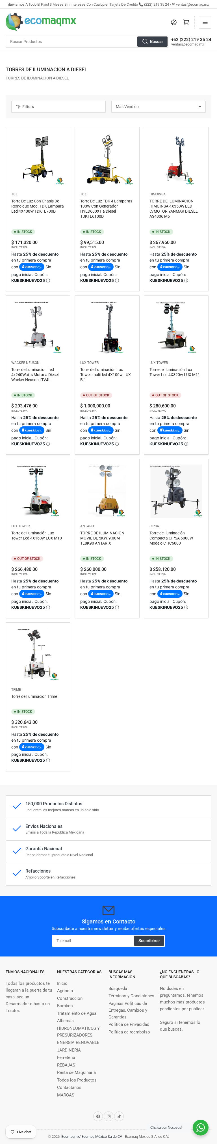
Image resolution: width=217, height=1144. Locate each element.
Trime (16, 690)
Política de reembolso (129, 1032)
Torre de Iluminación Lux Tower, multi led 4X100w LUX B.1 (105, 374)
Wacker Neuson (25, 363)
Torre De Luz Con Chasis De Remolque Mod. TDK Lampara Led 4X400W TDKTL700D (37, 206)
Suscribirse (149, 940)
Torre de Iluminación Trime (34, 696)
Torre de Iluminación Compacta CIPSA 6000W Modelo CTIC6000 (171, 538)
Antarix (87, 526)
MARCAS (65, 1095)
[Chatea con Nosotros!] (201, 1128)
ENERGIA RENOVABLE (78, 1042)
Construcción (70, 998)
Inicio (62, 983)
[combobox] (87, 42)
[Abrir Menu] (205, 22)
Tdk (14, 194)
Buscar (156, 41)
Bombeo (65, 1005)
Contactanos (69, 1087)
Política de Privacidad (128, 1024)
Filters (28, 106)
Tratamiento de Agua (76, 1013)
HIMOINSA (157, 194)
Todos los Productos (77, 1080)
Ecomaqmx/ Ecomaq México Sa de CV (91, 1136)
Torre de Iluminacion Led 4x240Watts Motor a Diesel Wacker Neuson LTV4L (34, 374)
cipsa (154, 526)
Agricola (65, 990)
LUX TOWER (89, 363)
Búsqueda (117, 988)
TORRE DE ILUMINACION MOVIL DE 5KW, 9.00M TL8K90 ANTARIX (102, 538)
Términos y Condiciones (131, 995)
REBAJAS (66, 1065)
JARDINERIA (69, 1050)
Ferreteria (66, 1057)
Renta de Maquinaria (76, 1072)
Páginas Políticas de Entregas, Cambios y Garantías (127, 1010)
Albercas (65, 1020)
